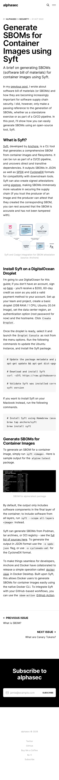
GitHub (29, 745)
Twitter (29, 741)
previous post (19, 86)
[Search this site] (48, 5)
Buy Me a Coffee (29, 750)
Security (24, 19)
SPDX (20, 172)
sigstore (16, 185)
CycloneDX (37, 172)
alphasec (10, 5)
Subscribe (29, 759)
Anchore (33, 146)
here (10, 288)
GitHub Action (45, 595)
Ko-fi (29, 755)
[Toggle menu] (54, 5)
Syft (5, 146)
